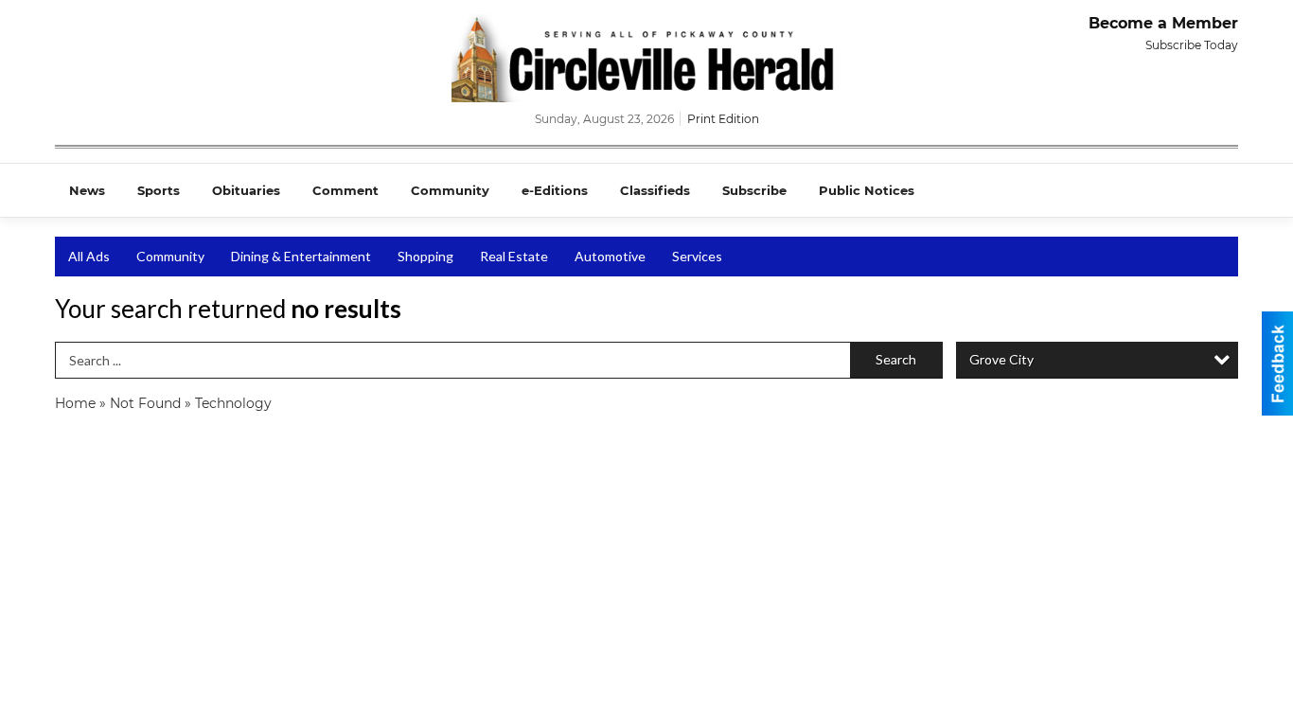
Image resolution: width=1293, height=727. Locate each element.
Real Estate (514, 256)
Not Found (145, 403)
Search (896, 359)
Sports (158, 190)
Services (697, 256)
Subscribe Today (1191, 45)
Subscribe (754, 190)
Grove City (1001, 359)
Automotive (610, 256)
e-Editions (555, 190)
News (87, 190)
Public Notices (866, 190)
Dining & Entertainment (301, 256)
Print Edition (723, 119)
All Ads (89, 256)
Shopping (425, 256)
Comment (345, 190)
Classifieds (655, 190)
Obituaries (246, 190)
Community (450, 190)
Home (75, 403)
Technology (233, 403)
